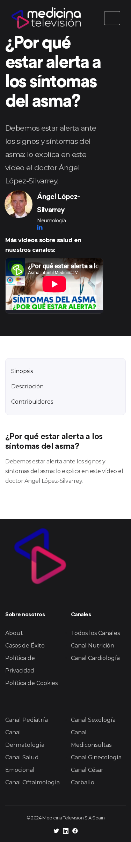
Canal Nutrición (92, 645)
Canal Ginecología (96, 757)
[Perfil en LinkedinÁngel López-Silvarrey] (40, 227)
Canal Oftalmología (32, 782)
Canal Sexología (93, 720)
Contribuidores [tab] (32, 401)
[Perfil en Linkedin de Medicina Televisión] (66, 831)
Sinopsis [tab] (22, 371)
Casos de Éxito (25, 645)
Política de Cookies (31, 683)
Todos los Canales (95, 633)
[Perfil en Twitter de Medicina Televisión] (56, 831)
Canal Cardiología (95, 658)
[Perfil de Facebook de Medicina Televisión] (75, 831)
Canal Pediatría (26, 720)
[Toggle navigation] (112, 18)
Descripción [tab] (27, 386)
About (14, 633)
